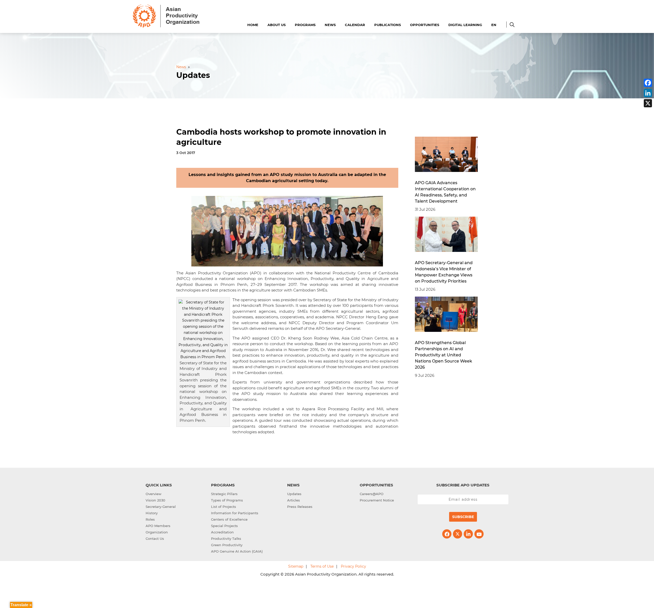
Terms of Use (322, 566)
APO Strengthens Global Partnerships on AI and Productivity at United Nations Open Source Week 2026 (443, 355)
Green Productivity (226, 545)
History (152, 513)
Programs (305, 25)
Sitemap (295, 566)
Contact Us (155, 538)
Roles (150, 519)
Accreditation (222, 532)
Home (252, 25)
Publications (387, 25)
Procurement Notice (377, 500)
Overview (153, 494)
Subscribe (463, 517)
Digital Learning (465, 25)
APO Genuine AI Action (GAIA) (237, 551)
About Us (276, 25)
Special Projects (224, 526)
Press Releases (299, 507)
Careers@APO (371, 494)
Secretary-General (161, 507)
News (330, 25)
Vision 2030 (155, 500)
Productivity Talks (226, 538)
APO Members (158, 526)
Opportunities (424, 25)
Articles (293, 500)
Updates (294, 494)
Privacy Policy (353, 566)
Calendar (355, 25)
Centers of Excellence (229, 519)
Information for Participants (234, 513)
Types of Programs (227, 500)
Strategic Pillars (224, 494)
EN (493, 25)
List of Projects (223, 507)
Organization (157, 532)
